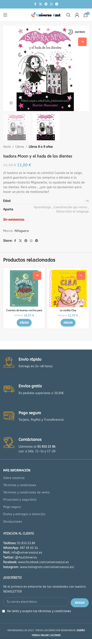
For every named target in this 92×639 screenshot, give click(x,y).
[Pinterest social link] (46, 4)
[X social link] (40, 4)
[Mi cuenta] (77, 15)
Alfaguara (21, 231)
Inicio (7, 147)
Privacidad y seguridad (19, 500)
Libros (19, 147)
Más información (16, 470)
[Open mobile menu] (5, 15)
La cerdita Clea (68, 310)
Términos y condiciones (19, 485)
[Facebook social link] (35, 4)
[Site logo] (46, 15)
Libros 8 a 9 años (41, 147)
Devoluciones (12, 521)
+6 (87, 201)
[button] (24, 323)
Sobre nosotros (14, 478)
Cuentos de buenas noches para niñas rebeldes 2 (24, 312)
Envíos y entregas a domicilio (24, 514)
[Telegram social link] (56, 4)
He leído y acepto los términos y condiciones (39, 611)
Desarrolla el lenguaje (72, 211)
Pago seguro (12, 507)
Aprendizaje (42, 207)
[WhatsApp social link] (51, 4)
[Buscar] (68, 15)
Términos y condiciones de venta (26, 492)
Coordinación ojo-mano (70, 207)
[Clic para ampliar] (11, 103)
